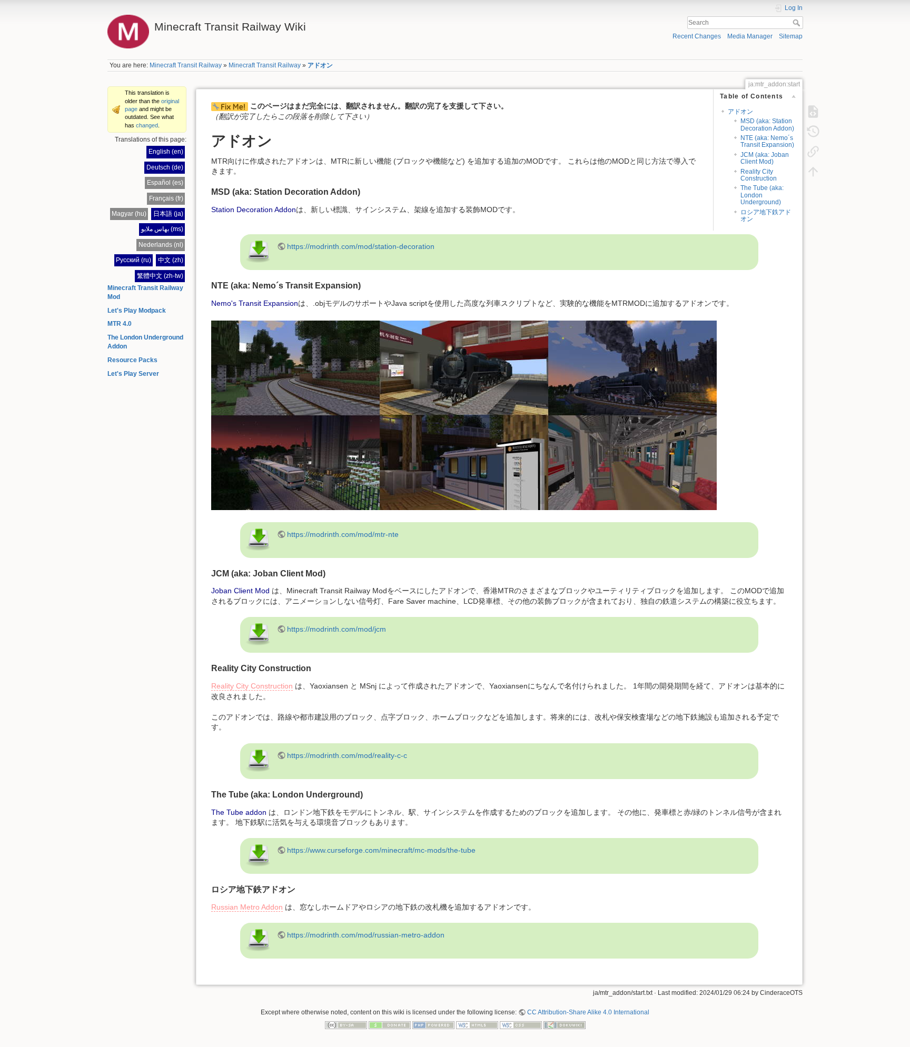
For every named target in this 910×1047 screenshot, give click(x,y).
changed (147, 125)
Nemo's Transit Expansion (254, 303)
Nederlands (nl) (161, 244)
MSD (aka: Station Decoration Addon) (767, 124)
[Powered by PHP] (433, 1024)
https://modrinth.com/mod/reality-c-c (347, 755)
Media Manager (750, 36)
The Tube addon (238, 812)
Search (798, 22)
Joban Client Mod (240, 590)
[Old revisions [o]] (813, 132)
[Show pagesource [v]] (813, 112)
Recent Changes (696, 36)
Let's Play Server (133, 373)
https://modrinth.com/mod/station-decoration (360, 246)
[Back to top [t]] (813, 172)
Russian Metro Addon (247, 907)
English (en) (166, 151)
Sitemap (791, 36)
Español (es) (165, 182)
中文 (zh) (170, 260)
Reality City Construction (758, 175)
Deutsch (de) (164, 167)
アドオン (320, 65)
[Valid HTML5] (477, 1024)
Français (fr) (166, 198)
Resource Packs (132, 360)
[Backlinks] (813, 152)
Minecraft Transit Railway (186, 65)
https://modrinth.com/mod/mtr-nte (343, 534)
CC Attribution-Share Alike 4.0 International (588, 1012)
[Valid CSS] (521, 1024)
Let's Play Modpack (136, 310)
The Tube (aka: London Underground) (762, 195)
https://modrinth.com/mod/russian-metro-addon (365, 935)
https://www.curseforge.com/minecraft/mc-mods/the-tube (381, 850)
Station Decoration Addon (253, 209)
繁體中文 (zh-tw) (160, 276)
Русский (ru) (133, 260)
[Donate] (390, 1024)
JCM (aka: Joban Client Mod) (764, 158)
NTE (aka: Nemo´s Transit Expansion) (767, 141)
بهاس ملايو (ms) (162, 229)
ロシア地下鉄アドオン (765, 215)
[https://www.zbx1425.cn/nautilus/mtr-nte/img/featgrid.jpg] (464, 415)
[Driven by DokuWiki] (564, 1024)
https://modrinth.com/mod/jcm (336, 629)
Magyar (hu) (129, 213)
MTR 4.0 (119, 323)
